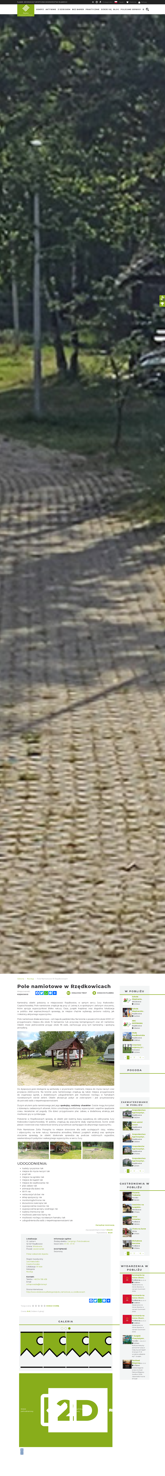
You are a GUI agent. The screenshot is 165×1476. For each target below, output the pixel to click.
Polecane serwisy (131, 9)
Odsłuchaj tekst (79, 993)
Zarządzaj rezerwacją (105, 1225)
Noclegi (29, 1272)
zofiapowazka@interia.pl (36, 1284)
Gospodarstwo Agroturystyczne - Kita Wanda (140, 1160)
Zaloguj (144, 2)
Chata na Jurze (139, 1229)
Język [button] (121, 2)
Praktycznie (92, 9)
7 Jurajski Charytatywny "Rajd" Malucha (139, 1338)
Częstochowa (135, 1083)
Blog (116, 9)
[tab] (62, 1328)
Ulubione (132, 2)
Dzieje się (106, 9)
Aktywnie (51, 9)
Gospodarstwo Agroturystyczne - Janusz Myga (140, 1112)
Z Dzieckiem (64, 9)
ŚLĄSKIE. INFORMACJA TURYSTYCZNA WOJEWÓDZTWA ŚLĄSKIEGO (42, 2)
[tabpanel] (31, 1350)
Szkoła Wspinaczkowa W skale (139, 1011)
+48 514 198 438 (40, 1279)
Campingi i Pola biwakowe (78, 1241)
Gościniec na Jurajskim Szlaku (138, 1207)
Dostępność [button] (107, 2)
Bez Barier (78, 9)
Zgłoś (109, 1230)
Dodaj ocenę (52, 1306)
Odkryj (40, 9)
